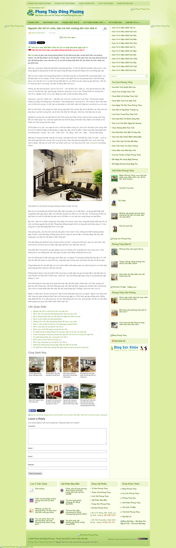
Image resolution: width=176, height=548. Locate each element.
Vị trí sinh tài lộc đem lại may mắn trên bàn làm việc (132, 323)
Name (30, 448)
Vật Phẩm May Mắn (99, 500)
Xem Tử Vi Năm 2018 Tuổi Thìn (124, 43)
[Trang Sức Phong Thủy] (121, 239)
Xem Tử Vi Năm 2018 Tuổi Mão (124, 39)
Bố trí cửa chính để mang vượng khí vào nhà (50, 329)
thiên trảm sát (85, 415)
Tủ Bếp (133, 507)
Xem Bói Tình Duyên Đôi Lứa (123, 87)
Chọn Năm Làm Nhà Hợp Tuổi (124, 150)
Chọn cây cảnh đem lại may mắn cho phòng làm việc (133, 298)
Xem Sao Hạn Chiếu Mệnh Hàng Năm (127, 137)
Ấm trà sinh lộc (126, 226)
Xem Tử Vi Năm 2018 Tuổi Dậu (124, 63)
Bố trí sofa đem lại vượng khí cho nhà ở (48, 327)
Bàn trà (31, 55)
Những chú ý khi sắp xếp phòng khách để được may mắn (55, 322)
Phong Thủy (33, 22)
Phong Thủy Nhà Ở (70, 22)
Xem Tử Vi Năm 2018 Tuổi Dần (124, 35)
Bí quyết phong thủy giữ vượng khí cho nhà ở (50, 337)
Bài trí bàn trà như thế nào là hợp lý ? (47, 340)
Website (31, 465)
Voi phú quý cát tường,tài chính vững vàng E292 (75, 522)
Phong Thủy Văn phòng (65, 3)
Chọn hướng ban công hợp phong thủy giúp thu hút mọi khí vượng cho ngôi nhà (63, 334)
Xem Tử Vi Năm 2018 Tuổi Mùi (124, 55)
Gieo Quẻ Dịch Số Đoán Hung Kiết (125, 119)
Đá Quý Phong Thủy (100, 508)
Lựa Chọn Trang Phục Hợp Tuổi (124, 114)
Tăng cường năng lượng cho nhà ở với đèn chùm (132, 262)
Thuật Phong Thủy (87, 3)
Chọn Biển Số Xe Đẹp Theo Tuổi (125, 96)
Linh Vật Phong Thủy (100, 496)
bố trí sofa (39, 415)
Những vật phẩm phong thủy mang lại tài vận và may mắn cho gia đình (132, 215)
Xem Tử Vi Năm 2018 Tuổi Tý (123, 28)
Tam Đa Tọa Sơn (126, 188)
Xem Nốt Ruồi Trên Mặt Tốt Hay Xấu (126, 132)
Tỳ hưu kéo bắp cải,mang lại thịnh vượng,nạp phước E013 (76, 512)
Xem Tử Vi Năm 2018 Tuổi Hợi (124, 70)
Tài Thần (122, 201)
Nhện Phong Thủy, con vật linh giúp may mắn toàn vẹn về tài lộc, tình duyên (133, 177)
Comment (31, 426)
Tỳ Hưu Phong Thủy (100, 488)
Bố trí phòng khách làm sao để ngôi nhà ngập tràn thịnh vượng (56, 316)
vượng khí (94, 143)
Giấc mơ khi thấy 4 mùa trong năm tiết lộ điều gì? (45, 500)
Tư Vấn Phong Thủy (36, 8)
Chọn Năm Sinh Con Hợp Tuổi (124, 101)
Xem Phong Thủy (50, 22)
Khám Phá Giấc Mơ (125, 3)
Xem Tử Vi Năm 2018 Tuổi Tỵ (123, 47)
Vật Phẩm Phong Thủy (94, 22)
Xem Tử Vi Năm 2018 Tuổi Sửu (124, 32)
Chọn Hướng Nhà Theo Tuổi (123, 128)
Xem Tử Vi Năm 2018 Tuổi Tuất (124, 66)
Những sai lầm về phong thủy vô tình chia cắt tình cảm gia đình (45, 510)
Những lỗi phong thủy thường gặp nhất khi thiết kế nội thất (55, 345)
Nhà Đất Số (119, 341)
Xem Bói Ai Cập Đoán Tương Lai (125, 110)
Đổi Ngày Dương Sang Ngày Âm (125, 164)
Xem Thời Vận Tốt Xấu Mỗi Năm (125, 141)
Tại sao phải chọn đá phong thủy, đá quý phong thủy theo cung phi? (45, 521)
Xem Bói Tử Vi (133, 22)
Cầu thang (39, 489)
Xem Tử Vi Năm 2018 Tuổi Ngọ (124, 51)
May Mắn (77, 415)
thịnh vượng (95, 415)
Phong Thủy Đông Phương (39, 3)
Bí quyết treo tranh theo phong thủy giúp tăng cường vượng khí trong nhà (60, 347)
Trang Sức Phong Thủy (101, 504)
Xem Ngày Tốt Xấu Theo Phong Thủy (127, 105)
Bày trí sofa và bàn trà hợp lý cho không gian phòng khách (55, 324)
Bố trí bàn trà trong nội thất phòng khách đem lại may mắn (55, 314)
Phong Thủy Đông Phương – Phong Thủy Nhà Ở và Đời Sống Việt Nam (61, 539)
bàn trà (33, 415)
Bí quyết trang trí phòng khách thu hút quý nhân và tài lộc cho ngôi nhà (59, 332)
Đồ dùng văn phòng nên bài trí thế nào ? (132, 311)
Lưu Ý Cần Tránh (106, 3)
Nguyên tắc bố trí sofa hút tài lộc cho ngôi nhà (50, 311)
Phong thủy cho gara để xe (131, 249)
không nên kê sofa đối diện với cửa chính (58, 415)
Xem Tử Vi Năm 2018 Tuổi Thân (124, 59)
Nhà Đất (125, 517)
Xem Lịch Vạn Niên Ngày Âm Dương (126, 123)
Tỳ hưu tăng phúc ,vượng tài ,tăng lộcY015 (74, 502)
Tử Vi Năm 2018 (115, 22)
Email (30, 456)
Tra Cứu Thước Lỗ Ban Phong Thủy (126, 155)
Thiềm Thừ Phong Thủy (101, 492)
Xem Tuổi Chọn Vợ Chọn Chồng (125, 146)
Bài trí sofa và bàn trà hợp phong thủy (47, 319)
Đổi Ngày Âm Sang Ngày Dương (125, 159)
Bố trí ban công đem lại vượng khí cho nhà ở (50, 342)
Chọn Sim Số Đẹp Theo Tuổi (123, 92)
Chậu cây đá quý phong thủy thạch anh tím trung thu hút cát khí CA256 (76, 491)
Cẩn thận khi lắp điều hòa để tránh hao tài (132, 275)
